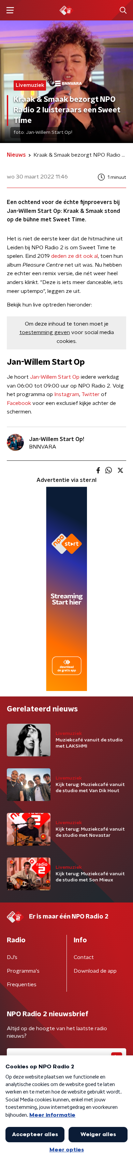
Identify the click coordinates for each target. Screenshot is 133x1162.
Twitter (91, 394)
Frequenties (21, 984)
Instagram (66, 394)
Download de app (95, 971)
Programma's (23, 971)
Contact (84, 957)
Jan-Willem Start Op (54, 377)
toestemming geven (44, 332)
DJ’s (12, 957)
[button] (10, 10)
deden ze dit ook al (74, 256)
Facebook (19, 403)
